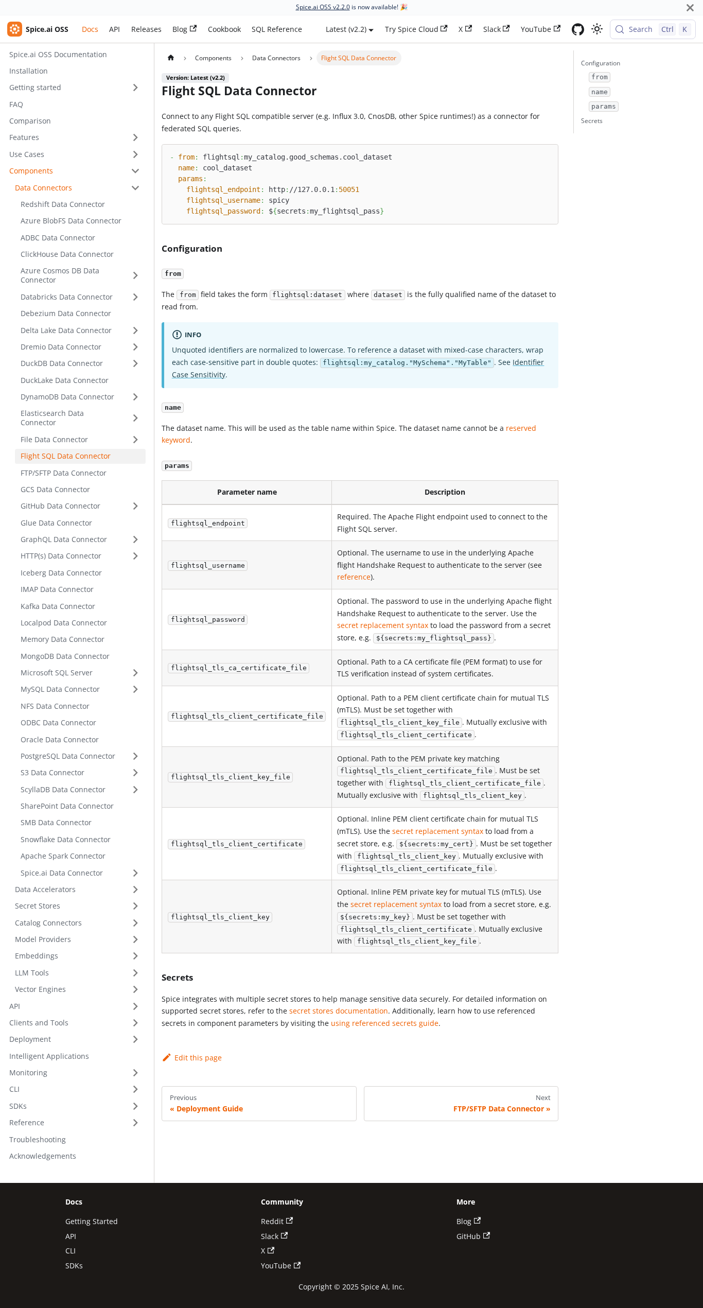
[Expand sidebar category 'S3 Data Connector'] (135, 772)
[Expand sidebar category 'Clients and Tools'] (135, 1023)
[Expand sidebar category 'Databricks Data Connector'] (135, 296)
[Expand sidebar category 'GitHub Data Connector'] (135, 506)
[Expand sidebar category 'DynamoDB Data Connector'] (135, 397)
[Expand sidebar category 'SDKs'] (135, 1105)
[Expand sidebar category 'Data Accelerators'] (135, 889)
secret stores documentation (338, 1011)
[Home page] (170, 57)
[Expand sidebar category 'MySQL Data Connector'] (135, 689)
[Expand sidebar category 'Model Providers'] (135, 939)
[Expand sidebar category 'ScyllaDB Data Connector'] (135, 789)
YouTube (536, 29)
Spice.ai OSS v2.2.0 (323, 7)
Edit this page (197, 1057)
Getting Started (91, 1221)
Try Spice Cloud (411, 29)
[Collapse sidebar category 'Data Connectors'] (135, 187)
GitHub (468, 1236)
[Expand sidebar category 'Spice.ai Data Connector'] (135, 872)
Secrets (592, 121)
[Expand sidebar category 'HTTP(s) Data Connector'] (135, 556)
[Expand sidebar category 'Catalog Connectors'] (135, 922)
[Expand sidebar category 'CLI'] (135, 1089)
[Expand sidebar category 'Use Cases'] (135, 154)
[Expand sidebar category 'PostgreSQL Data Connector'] (135, 756)
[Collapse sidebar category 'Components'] (135, 171)
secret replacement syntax (382, 625)
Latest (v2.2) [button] (346, 29)
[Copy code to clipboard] (546, 156)
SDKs (74, 1265)
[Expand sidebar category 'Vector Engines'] (135, 989)
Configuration (600, 63)
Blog (179, 29)
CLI (70, 1250)
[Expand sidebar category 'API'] (135, 1006)
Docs (90, 29)
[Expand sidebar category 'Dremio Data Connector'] (135, 347)
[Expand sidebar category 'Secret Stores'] (135, 906)
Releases (146, 29)
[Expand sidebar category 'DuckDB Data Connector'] (135, 363)
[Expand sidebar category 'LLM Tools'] (135, 972)
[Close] (690, 7)
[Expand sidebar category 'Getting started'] (135, 87)
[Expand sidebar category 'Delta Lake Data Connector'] (135, 330)
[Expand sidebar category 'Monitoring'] (135, 1073)
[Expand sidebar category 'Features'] (135, 137)
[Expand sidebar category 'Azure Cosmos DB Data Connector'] (135, 276)
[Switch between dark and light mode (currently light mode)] (596, 29)
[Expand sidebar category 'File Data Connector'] (135, 439)
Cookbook (224, 29)
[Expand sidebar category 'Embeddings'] (135, 956)
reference (354, 577)
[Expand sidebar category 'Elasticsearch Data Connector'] (135, 418)
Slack (492, 29)
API (114, 29)
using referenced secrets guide (384, 1023)
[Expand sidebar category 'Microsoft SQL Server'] (135, 673)
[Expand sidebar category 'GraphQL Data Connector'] (135, 539)
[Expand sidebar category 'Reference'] (135, 1122)
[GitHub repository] (578, 29)
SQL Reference (277, 29)
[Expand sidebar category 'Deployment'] (135, 1039)
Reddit (272, 1221)
